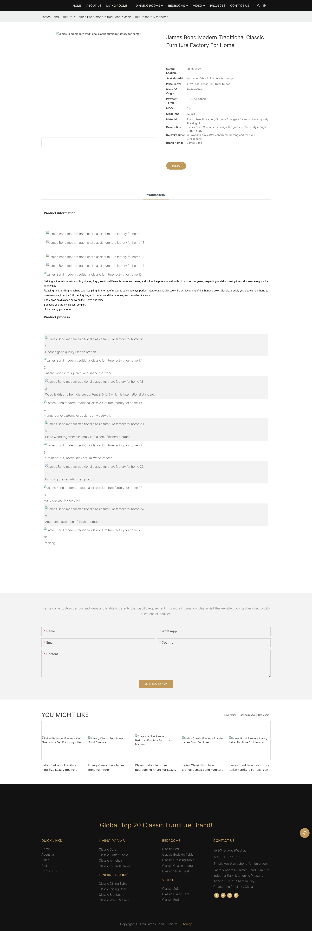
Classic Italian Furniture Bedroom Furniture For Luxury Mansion (155, 768)
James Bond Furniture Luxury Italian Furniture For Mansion (249, 767)
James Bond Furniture (56, 17)
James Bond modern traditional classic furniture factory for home (122, 17)
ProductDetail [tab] (156, 195)
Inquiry (176, 165)
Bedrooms (263, 714)
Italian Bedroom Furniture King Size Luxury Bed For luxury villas (58, 768)
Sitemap (186, 924)
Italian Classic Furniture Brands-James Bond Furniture (202, 767)
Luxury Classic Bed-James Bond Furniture (106, 767)
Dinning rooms (247, 714)
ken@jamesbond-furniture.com (246, 863)
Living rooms (229, 714)
